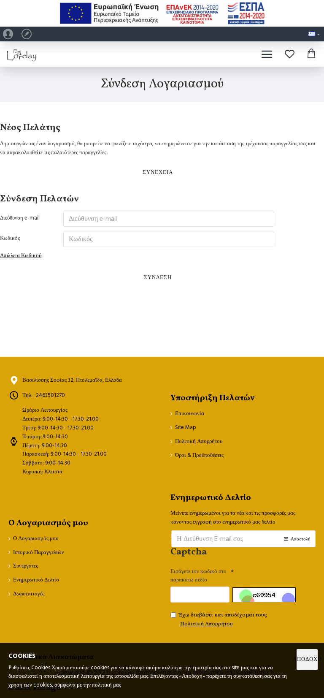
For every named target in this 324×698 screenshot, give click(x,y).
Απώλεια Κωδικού (20, 255)
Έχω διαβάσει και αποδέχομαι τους (223, 619)
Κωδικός (10, 238)
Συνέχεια (158, 172)
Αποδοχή (307, 659)
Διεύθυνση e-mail (20, 218)
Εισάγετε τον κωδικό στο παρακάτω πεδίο (198, 576)
